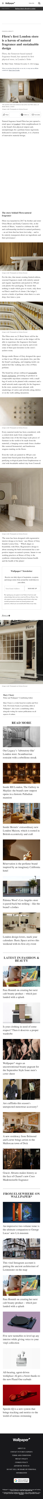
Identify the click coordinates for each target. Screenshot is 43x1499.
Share (7, 115)
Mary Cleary (9, 64)
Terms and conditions (21, 1455)
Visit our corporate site (25, 1490)
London (17, 124)
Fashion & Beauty (7, 31)
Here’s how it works (14, 70)
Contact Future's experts (21, 1452)
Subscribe (31, 3)
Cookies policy (21, 1462)
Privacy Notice (30, 597)
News (37, 64)
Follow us (26, 115)
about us (21, 1448)
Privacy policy (21, 1459)
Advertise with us (21, 1466)
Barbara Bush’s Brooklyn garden (25, 8)
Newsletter (37, 115)
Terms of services (28, 595)
